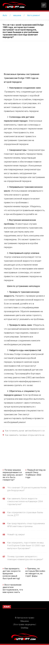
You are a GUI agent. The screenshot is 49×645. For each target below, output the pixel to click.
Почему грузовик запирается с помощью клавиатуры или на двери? (25, 558)
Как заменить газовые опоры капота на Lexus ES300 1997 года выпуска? (25, 435)
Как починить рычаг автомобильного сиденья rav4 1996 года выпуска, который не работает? (25, 430)
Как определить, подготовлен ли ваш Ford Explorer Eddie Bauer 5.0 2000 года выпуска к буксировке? (26, 545)
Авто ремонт (33, 15)
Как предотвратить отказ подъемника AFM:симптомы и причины (26, 525)
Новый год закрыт (16, 534)
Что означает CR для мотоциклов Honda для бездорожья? (26, 489)
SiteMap (24, 628)
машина (17, 15)
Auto (5, 15)
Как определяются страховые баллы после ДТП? (25, 514)
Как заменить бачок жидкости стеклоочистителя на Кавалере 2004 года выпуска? (25, 501)
